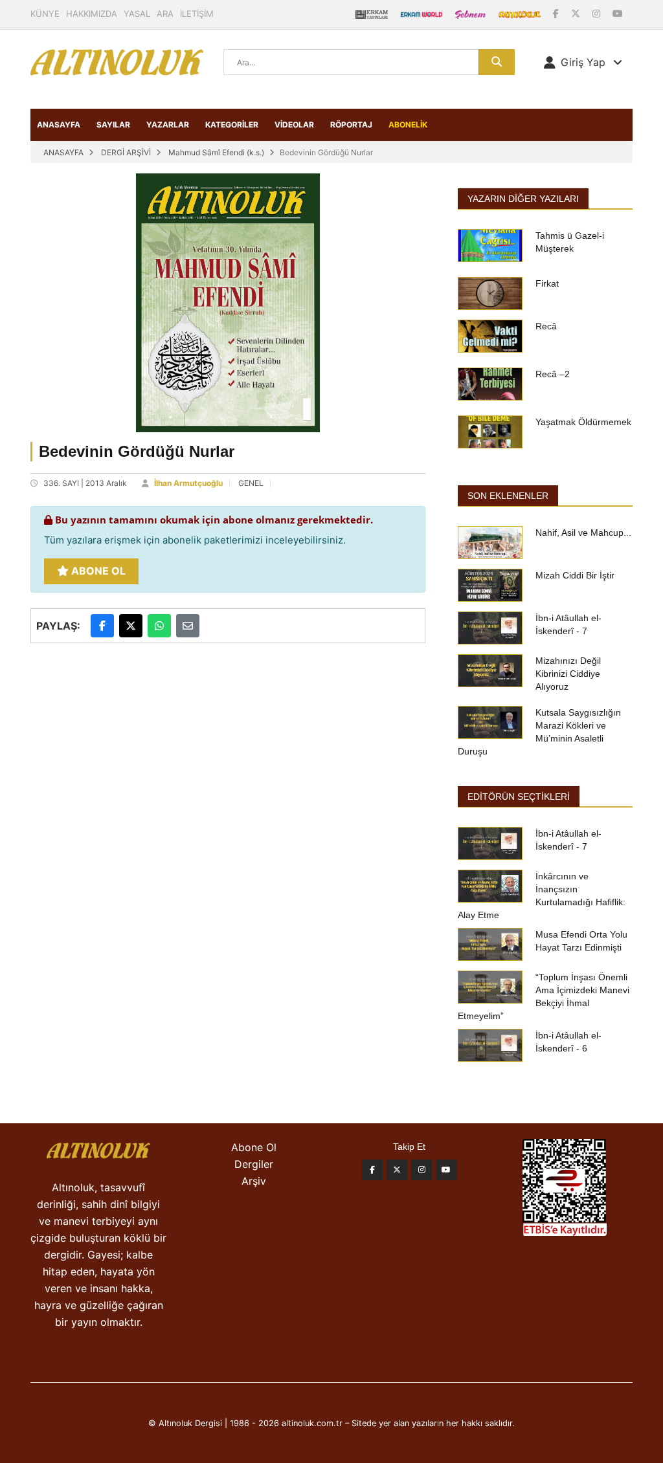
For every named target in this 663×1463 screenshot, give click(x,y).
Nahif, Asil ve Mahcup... (583, 532)
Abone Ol (97, 570)
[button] (583, 62)
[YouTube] (617, 13)
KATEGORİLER (231, 124)
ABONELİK (407, 124)
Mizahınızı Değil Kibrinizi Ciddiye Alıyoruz (568, 673)
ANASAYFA (58, 124)
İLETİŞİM (197, 13)
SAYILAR (113, 124)
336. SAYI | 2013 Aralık (85, 483)
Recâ (546, 326)
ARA (165, 13)
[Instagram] (597, 13)
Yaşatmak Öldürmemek (583, 422)
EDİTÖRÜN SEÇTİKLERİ (518, 796)
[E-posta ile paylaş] (187, 625)
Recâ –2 (552, 374)
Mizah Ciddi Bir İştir (574, 575)
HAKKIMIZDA (91, 13)
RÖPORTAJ (351, 124)
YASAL (137, 13)
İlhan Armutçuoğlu (188, 483)
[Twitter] (397, 1170)
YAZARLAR (167, 124)
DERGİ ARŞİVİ (126, 152)
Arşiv (254, 1180)
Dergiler (253, 1164)
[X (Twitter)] (577, 13)
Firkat (547, 283)
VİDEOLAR (294, 124)
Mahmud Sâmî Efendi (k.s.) (216, 152)
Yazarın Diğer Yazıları (523, 198)
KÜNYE (45, 13)
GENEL (251, 483)
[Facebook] (557, 13)
